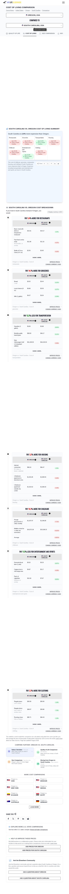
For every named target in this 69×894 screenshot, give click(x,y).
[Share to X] (47, 163)
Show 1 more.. (37, 257)
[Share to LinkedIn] (54, 163)
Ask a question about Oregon (34, 872)
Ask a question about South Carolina (34, 878)
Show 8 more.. (37, 302)
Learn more (59, 738)
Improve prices (55, 262)
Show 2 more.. (37, 587)
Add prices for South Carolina (34, 850)
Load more (34, 807)
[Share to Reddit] (58, 163)
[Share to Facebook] (44, 163)
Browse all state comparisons (39, 829)
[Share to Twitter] (13, 819)
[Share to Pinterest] (51, 163)
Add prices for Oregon (35, 846)
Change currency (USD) (53, 264)
